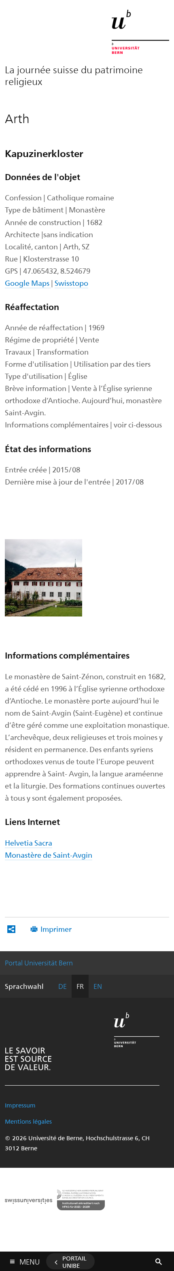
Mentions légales (28, 1121)
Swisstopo (71, 283)
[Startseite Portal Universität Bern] (140, 32)
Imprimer (56, 929)
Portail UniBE (74, 1261)
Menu (29, 1260)
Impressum (20, 1105)
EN (97, 986)
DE (62, 986)
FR (80, 986)
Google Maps (28, 283)
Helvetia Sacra (28, 842)
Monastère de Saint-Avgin (48, 855)
